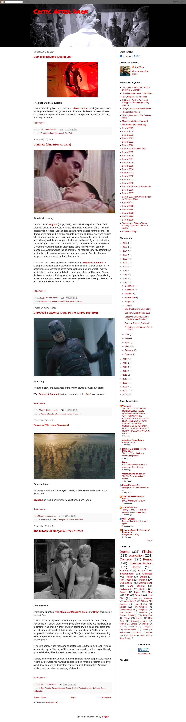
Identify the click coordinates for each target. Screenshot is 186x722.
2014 (125, 363)
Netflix (69, 414)
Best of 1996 (127, 216)
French (138, 595)
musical (73, 301)
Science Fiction (141, 563)
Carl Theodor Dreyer (49, 688)
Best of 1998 (127, 213)
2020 (125, 267)
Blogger (105, 717)
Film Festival (126, 579)
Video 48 (126, 406)
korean (139, 618)
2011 (125, 375)
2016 (125, 282)
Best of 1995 (127, 220)
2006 (125, 395)
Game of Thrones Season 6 (51, 425)
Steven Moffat (130, 630)
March (128, 346)
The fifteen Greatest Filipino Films (137, 93)
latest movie (80, 108)
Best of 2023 (127, 135)
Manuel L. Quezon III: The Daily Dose (134, 450)
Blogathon (147, 615)
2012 (125, 371)
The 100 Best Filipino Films (134, 97)
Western (143, 612)
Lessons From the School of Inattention (135, 531)
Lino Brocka (52, 301)
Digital (143, 576)
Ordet (96, 612)
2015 (125, 359)
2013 (125, 367)
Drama (68, 688)
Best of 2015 (127, 166)
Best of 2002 (127, 203)
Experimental (135, 632)
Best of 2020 (127, 145)
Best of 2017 (127, 159)
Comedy (61, 688)
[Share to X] (71, 129)
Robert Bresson (125, 638)
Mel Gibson (145, 635)
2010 (125, 379)
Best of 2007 (127, 193)
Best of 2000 (127, 206)
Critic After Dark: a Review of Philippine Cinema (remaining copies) (135, 102)
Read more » (39, 123)
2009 (125, 383)
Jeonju (123, 624)
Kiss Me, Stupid (128, 442)
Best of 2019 (127, 152)
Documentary (126, 610)
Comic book (61, 414)
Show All (149, 540)
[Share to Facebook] (73, 129)
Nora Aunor (125, 612)
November (130, 290)
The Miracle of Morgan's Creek (71, 612)
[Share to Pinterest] (75, 129)
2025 (125, 247)
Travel (127, 618)
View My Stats (144, 654)
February (129, 350)
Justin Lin (53, 133)
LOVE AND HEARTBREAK (133, 501)
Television (76, 414)
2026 (125, 243)
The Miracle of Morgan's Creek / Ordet (58, 531)
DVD (121, 627)
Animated (147, 573)
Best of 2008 (127, 190)
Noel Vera (139, 67)
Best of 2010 (127, 183)
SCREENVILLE (129, 507)
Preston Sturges (85, 688)
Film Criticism (140, 607)
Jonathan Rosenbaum (133, 440)
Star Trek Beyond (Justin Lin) (52, 56)
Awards (123, 632)
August (128, 302)
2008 (125, 387)
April (127, 342)
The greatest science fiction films (136, 108)
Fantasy (53, 520)
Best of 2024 (127, 131)
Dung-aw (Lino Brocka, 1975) (52, 144)
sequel (61, 133)
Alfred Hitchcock (130, 635)
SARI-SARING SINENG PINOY (133, 497)
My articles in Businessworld (135, 121)
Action (43, 414)
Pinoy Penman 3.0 (131, 485)
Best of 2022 (127, 138)
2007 (125, 391)
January (129, 354)
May (127, 338)
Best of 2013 (127, 173)
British (134, 598)
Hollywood (125, 589)
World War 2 (130, 601)
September (130, 298)
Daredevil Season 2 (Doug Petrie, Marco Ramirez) (66, 312)
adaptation (51, 414)
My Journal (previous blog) (134, 125)
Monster (149, 632)
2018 (125, 274)
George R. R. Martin (66, 520)
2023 (125, 255)
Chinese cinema (139, 621)
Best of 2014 (127, 169)
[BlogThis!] (68, 129)
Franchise (45, 133)
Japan (137, 592)
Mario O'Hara (63, 301)
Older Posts (106, 698)
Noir (150, 592)
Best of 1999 (127, 209)
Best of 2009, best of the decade (136, 186)
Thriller (129, 576)
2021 (125, 263)
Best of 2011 (127, 180)
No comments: (51, 129)
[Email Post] (61, 129)
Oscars (134, 624)
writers (145, 624)
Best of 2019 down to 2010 (134, 149)
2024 (125, 251)
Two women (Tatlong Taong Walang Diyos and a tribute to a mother (136, 225)
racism (145, 630)
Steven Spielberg (128, 615)
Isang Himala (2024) (130, 534)
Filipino (44, 301)
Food (130, 627)
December (130, 286)
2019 (125, 271)
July (127, 305)
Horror (136, 567)
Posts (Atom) (51, 702)
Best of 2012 (127, 176)
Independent (126, 573)
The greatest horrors (131, 112)
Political (143, 579)
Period (79, 301)
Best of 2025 (127, 128)
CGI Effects (126, 583)
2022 (125, 259)
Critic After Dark (61, 11)
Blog (124, 462)
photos (142, 589)
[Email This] (66, 129)
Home (73, 698)
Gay (137, 627)
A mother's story (129, 231)
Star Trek (68, 133)
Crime (123, 592)
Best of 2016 (127, 162)
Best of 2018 (127, 155)
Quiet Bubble (128, 519)
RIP (127, 595)
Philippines (148, 627)
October (129, 294)
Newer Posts (40, 698)
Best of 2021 (127, 142)
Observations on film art (133, 474)
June (127, 334)
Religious (96, 688)
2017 (125, 278)
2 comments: (50, 516)
